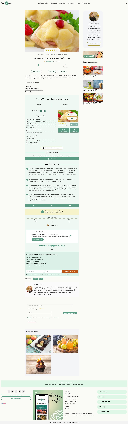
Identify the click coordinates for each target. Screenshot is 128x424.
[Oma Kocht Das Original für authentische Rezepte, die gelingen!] (6, 3)
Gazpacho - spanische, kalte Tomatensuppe (87, 76)
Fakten (67, 406)
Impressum (69, 422)
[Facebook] (9, 391)
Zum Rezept (37, 71)
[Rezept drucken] (70, 205)
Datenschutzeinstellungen (72, 396)
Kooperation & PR (70, 403)
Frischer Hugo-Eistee (87, 90)
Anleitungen (62, 71)
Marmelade (54, 3)
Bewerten (74, 124)
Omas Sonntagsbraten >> (16, 398)
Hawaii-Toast (28, 86)
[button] (59, 123)
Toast (40, 278)
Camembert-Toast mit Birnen (31, 88)
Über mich (67, 391)
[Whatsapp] (23, 391)
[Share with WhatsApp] (72, 118)
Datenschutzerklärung (75, 422)
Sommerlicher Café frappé (97, 90)
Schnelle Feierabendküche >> (16, 395)
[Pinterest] (20, 391)
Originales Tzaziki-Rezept (97, 103)
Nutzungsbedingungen (71, 399)
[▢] (27, 119)
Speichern (72, 114)
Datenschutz (68, 394)
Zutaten (53, 71)
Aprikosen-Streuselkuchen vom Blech (97, 76)
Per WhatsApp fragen (37, 239)
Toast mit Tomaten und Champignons (34, 90)
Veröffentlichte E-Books (71, 401)
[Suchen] (123, 3)
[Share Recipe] (52, 205)
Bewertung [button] (53, 234)
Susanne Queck (49, 61)
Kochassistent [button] (53, 158)
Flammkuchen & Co (45, 54)
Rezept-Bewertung (32, 309)
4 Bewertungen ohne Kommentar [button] (51, 317)
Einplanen (74, 131)
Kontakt (67, 408)
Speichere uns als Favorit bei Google (53, 148)
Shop (78, 3)
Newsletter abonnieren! (70, 271)
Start (38, 54)
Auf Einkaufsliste (64, 130)
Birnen (35, 278)
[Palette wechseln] (126, 3)
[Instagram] (16, 391)
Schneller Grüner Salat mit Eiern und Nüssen (87, 103)
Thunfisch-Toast (29, 91)
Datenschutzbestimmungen (56, 274)
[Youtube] (12, 391)
